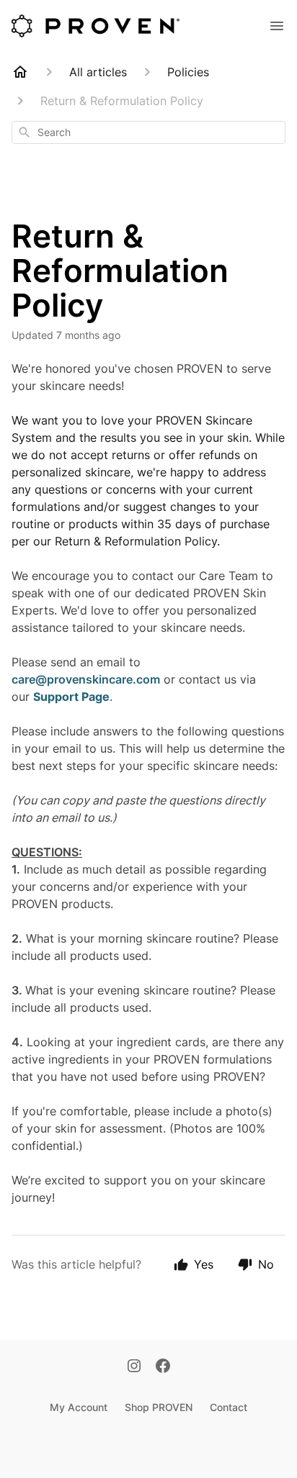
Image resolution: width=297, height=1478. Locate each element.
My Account (78, 1407)
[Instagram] (134, 1367)
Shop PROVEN (158, 1407)
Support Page (71, 696)
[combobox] (148, 132)
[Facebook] (163, 1367)
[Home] (20, 72)
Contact (228, 1407)
